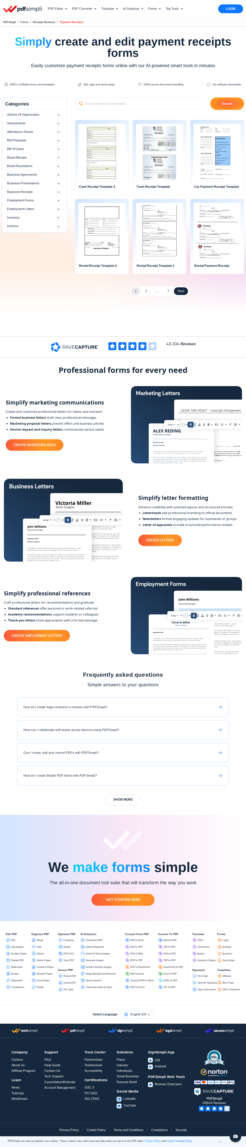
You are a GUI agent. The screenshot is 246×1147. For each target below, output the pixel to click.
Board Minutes (17, 157)
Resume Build (127, 1082)
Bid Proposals (16, 140)
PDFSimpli (9, 22)
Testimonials (93, 1065)
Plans (121, 1059)
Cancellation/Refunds (59, 1082)
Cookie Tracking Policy (179, 1141)
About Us (18, 1065)
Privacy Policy (69, 1130)
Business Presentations (23, 183)
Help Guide (52, 1065)
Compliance (159, 1130)
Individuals (124, 1070)
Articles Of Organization (23, 114)
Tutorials (18, 1093)
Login (230, 8)
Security (181, 1130)
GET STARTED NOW (123, 899)
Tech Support (53, 1076)
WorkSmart (19, 1098)
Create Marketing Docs (34, 445)
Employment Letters (20, 209)
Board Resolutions (19, 166)
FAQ (47, 1059)
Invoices (12, 226)
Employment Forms (20, 200)
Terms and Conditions (128, 1130)
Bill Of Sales (15, 149)
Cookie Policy (96, 1130)
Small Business (128, 1076)
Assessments (16, 123)
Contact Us (52, 1070)
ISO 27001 (92, 1098)
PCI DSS (91, 1093)
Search (227, 103)
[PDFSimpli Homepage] (22, 9)
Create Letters (160, 540)
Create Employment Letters (37, 635)
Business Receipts (20, 192)
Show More (123, 799)
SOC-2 (89, 1087)
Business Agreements (22, 174)
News (16, 1087)
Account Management (59, 1087)
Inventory (13, 217)
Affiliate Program (23, 1070)
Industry (122, 1065)
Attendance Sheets (20, 131)
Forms (24, 22)
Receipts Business (44, 22)
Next (181, 291)
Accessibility (93, 1070)
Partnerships (94, 1059)
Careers (17, 1059)
